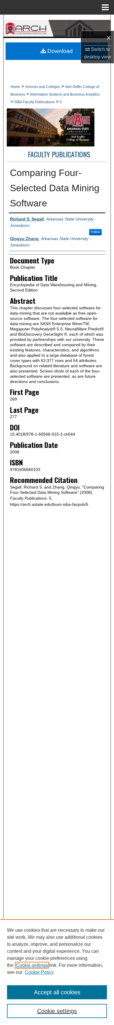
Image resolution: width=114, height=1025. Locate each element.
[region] (57, 972)
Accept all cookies (57, 992)
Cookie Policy (39, 972)
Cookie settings (32, 965)
